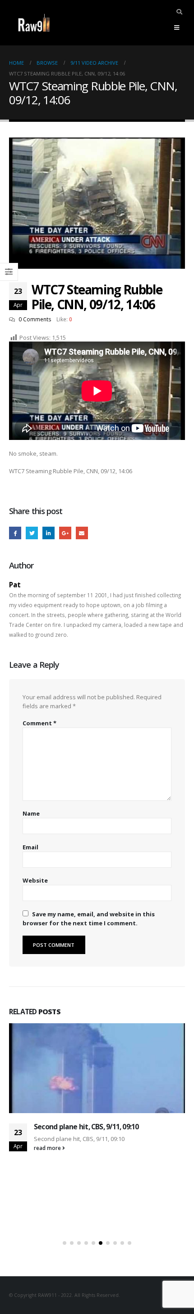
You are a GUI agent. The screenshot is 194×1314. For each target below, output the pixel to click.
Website (35, 880)
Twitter (32, 533)
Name (31, 813)
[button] (64, 1243)
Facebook (15, 533)
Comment (39, 723)
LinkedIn (48, 533)
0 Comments (34, 319)
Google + (65, 533)
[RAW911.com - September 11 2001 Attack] (34, 22)
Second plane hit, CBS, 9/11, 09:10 (86, 1127)
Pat (15, 584)
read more (48, 1147)
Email (82, 533)
